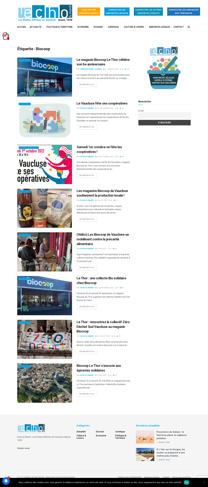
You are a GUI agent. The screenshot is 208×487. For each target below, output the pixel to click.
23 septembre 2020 (105, 288)
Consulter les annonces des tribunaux (184, 11)
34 (122, 108)
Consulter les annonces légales (117, 11)
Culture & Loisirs (134, 27)
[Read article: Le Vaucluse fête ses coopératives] (44, 120)
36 (116, 249)
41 (116, 375)
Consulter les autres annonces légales (148, 11)
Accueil (21, 27)
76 (116, 200)
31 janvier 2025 (111, 69)
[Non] (204, 482)
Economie (83, 27)
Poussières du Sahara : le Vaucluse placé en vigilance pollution (172, 435)
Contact (178, 27)
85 (122, 288)
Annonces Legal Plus (181, 477)
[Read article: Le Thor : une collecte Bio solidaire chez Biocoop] (44, 295)
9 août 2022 (102, 200)
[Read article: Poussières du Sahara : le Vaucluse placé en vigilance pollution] (145, 436)
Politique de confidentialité (129, 477)
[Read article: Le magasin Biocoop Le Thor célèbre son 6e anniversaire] (44, 77)
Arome (72, 477)
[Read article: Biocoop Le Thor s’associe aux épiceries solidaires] (44, 383)
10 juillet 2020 (103, 336)
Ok (186, 482)
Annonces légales (159, 27)
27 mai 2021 (101, 249)
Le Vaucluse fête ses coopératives (102, 103)
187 (127, 69)
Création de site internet (34, 477)
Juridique (113, 27)
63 (122, 157)
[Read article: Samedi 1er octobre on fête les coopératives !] (44, 164)
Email (141, 111)
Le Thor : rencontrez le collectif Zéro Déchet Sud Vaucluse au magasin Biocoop (103, 326)
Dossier (98, 27)
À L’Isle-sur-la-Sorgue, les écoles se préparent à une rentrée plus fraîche (171, 452)
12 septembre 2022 (105, 157)
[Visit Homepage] (45, 11)
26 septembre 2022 (105, 108)
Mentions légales (151, 477)
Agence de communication (57, 477)
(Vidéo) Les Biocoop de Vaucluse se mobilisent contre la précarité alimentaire (103, 239)
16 (119, 336)
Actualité (35, 27)
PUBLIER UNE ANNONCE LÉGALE (89, 11)
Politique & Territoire (59, 27)
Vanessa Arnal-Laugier (90, 69)
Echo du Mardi (86, 108)
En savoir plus (88, 84)
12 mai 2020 (101, 375)
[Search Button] (189, 27)
